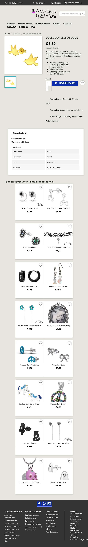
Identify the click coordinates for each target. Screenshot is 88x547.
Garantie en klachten (12, 526)
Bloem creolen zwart (30, 208)
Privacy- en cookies (11, 529)
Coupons (68, 23)
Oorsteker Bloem (29, 247)
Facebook (39, 503)
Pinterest (44, 503)
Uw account (52, 511)
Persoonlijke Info (52, 515)
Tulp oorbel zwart (30, 443)
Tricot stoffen (42, 23)
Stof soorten (29, 521)
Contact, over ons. (11, 523)
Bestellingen (50, 523)
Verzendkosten (10, 538)
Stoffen (11, 23)
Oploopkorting (30, 518)
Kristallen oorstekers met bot (58, 208)
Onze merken (30, 530)
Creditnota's (50, 526)
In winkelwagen (64, 83)
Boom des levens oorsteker (58, 443)
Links (6, 541)
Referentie (16, 139)
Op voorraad (17, 142)
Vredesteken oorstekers (30, 365)
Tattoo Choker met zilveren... (58, 247)
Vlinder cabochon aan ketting (58, 326)
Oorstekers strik (58, 365)
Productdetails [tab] (19, 133)
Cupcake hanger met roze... (30, 482)
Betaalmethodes (10, 520)
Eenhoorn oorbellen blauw (29, 404)
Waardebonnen (52, 532)
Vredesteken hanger (58, 404)
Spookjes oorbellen (58, 482)
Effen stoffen (25, 23)
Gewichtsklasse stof (32, 515)
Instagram (49, 503)
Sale (33, 27)
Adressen (49, 529)
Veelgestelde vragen (12, 535)
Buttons (23, 27)
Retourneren (9, 532)
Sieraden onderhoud (33, 524)
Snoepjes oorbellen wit (58, 287)
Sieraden (11, 27)
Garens (57, 23)
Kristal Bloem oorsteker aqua (29, 326)
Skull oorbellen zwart (29, 287)
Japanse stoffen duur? (33, 527)
